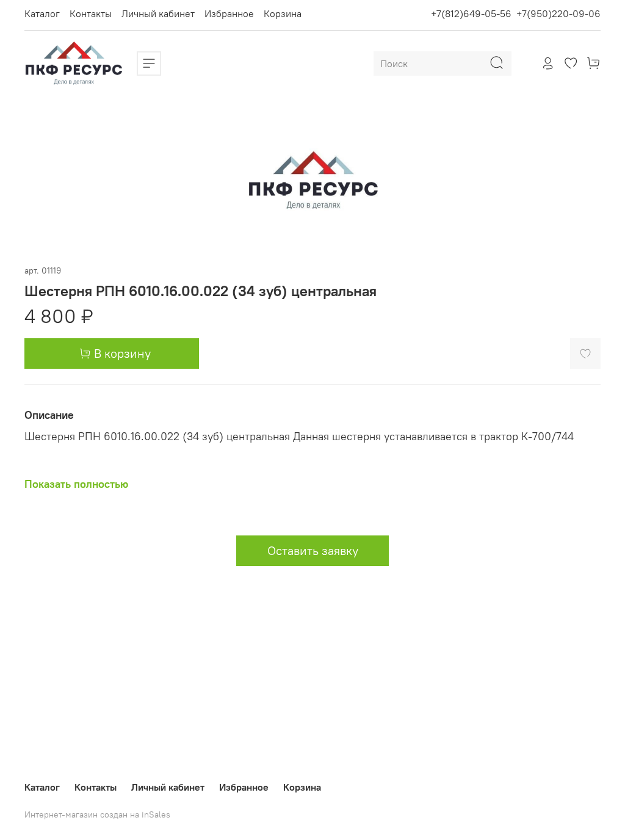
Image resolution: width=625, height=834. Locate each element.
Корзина (283, 13)
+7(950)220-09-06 (558, 13)
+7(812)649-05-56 (471, 13)
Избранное (229, 13)
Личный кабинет (158, 13)
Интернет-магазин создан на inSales (97, 814)
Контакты (91, 13)
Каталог (42, 13)
